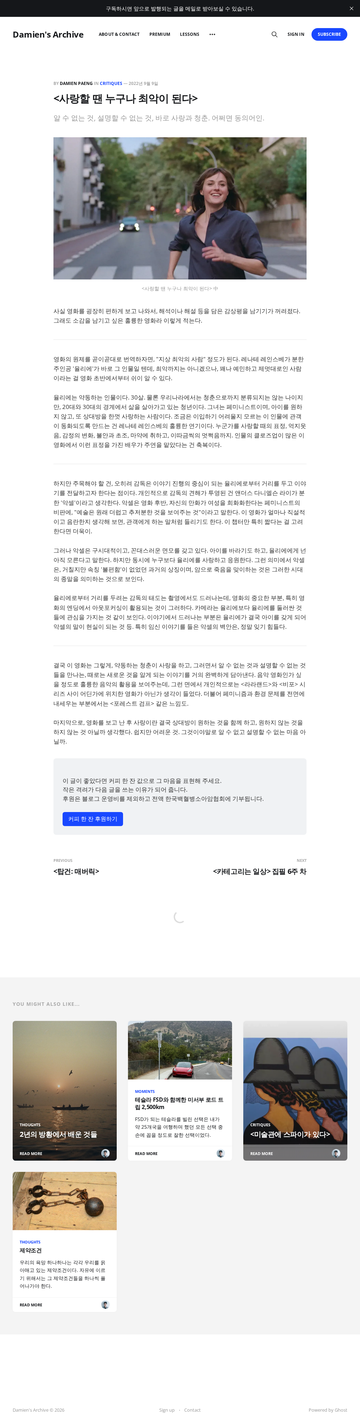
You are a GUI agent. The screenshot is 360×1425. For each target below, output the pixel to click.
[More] (212, 34)
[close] (351, 8)
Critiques (111, 83)
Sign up (167, 1410)
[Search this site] (274, 34)
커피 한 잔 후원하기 (92, 818)
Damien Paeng (76, 83)
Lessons (189, 34)
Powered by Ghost (328, 1410)
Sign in (296, 34)
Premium (159, 34)
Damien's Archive (48, 34)
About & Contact (119, 34)
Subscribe (329, 34)
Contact (192, 1410)
